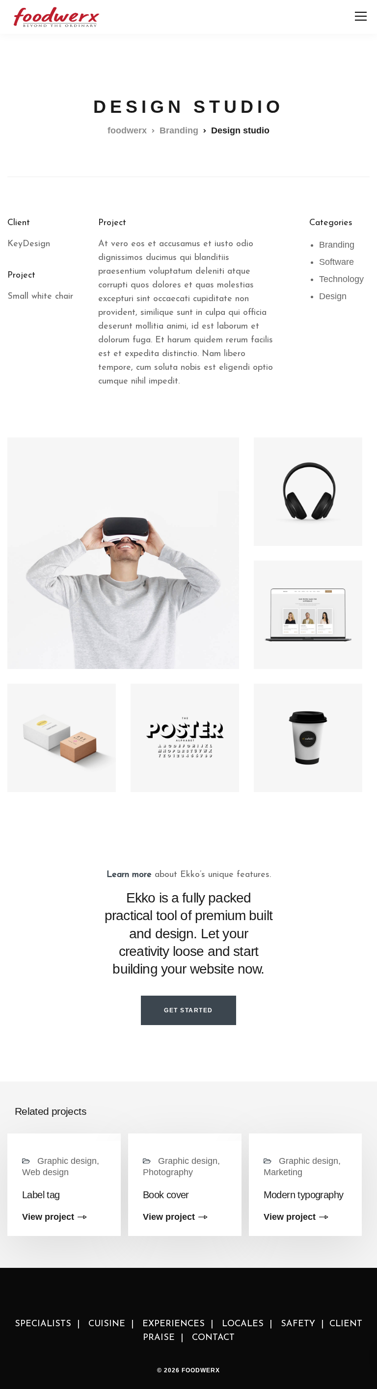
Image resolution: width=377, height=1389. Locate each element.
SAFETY (298, 1324)
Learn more (129, 875)
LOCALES (243, 1324)
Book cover (166, 1194)
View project (48, 1216)
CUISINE (106, 1324)
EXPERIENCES (173, 1324)
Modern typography (304, 1194)
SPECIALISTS (43, 1324)
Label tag (41, 1194)
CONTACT (213, 1338)
